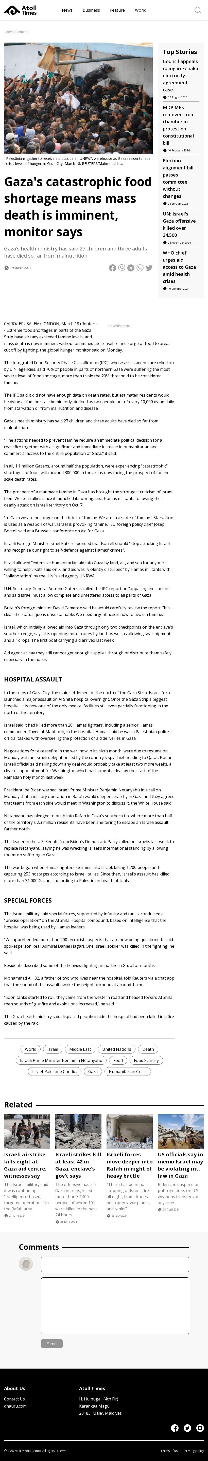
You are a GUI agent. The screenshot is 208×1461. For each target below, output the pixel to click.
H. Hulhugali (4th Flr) (98, 1399)
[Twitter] (187, 1428)
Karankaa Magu (94, 1406)
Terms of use (170, 1451)
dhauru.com (15, 1406)
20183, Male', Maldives (100, 1413)
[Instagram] (200, 1428)
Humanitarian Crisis (128, 1071)
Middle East (80, 1049)
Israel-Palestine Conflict (54, 1071)
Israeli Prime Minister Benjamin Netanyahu (61, 1060)
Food (118, 1060)
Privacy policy (194, 1451)
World (140, 10)
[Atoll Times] (31, 10)
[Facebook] (175, 1428)
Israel (52, 1049)
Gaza (93, 1071)
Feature (117, 10)
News (67, 10)
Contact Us (14, 1399)
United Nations (116, 1049)
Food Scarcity (146, 1060)
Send (52, 1344)
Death (148, 1049)
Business (91, 10)
